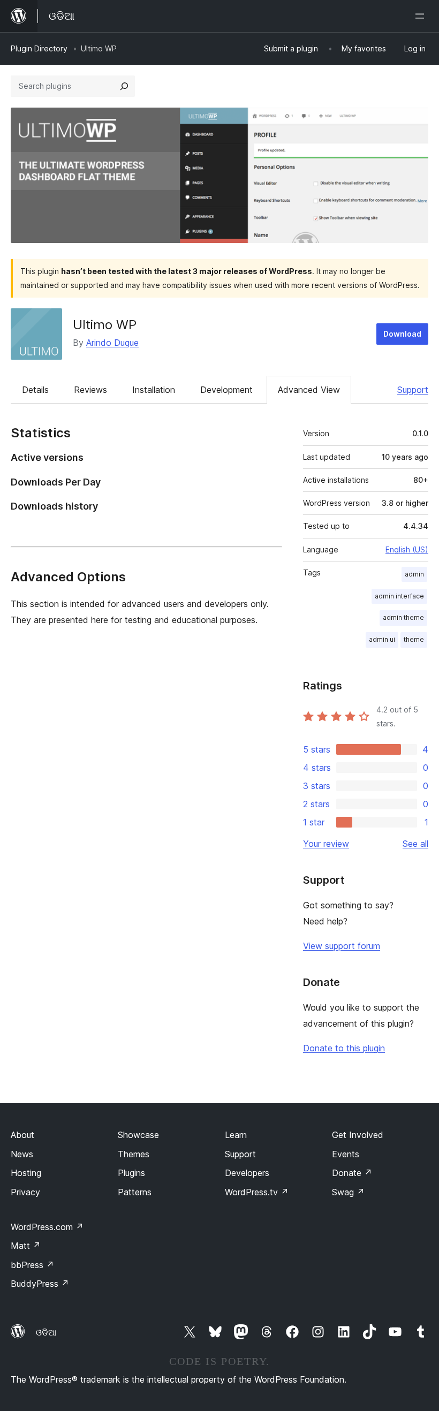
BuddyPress (40, 1283)
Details (35, 389)
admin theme (403, 617)
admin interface (399, 596)
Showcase (138, 1134)
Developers (247, 1172)
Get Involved (357, 1134)
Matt (26, 1245)
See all (415, 843)
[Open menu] (422, 16)
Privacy (25, 1192)
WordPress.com (47, 1227)
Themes (133, 1154)
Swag (348, 1192)
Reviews (90, 389)
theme (414, 639)
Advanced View (309, 389)
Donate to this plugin (344, 1048)
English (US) (406, 549)
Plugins (131, 1172)
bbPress (32, 1265)
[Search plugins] (124, 86)
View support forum (341, 945)
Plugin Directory (39, 48)
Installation (153, 389)
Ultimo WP (105, 324)
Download (402, 333)
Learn (236, 1134)
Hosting (26, 1172)
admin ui (382, 639)
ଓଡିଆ (46, 1332)
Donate (352, 1172)
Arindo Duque (112, 342)
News (22, 1154)
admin (414, 574)
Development (226, 389)
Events (345, 1154)
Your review (326, 843)
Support (412, 389)
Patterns (135, 1192)
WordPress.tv (257, 1192)
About (22, 1134)
